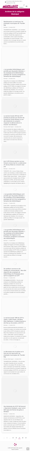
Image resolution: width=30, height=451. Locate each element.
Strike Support (11, 126)
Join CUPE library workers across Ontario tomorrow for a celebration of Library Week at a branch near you (15, 163)
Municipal (5, 27)
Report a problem (15, 449)
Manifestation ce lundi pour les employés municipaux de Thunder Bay (14, 23)
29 (25, 437)
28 (22, 437)
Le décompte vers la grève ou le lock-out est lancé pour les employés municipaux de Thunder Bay (14, 354)
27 (19, 437)
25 (13, 437)
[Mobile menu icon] (26, 6)
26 (16, 437)
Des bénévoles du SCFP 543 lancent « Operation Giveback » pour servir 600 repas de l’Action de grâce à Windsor (15, 408)
